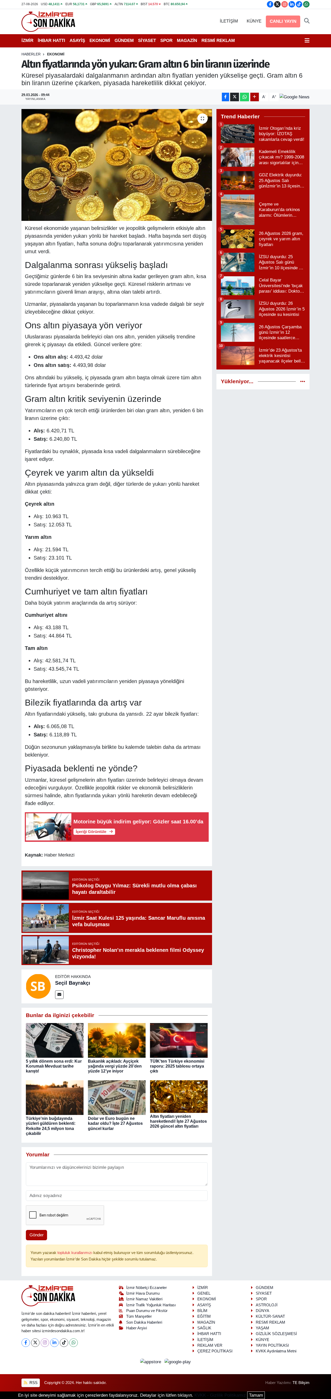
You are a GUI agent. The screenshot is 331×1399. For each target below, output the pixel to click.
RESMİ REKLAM (218, 40)
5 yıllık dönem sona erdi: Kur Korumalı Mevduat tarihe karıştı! (54, 1066)
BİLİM (202, 1311)
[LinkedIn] (54, 1342)
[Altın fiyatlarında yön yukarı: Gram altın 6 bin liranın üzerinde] (116, 165)
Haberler (31, 54)
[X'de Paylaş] (234, 97)
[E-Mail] (59, 994)
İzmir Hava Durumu (143, 1293)
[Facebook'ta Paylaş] (225, 97)
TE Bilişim (301, 1383)
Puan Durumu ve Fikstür (147, 1311)
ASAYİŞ (77, 40)
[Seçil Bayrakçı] (38, 986)
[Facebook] (25, 1342)
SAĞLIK (204, 1328)
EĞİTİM (204, 1316)
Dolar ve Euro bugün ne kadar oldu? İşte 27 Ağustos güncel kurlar (115, 1123)
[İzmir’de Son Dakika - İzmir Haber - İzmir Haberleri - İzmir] (48, 21)
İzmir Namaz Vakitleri (144, 1299)
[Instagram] (45, 1342)
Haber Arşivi (136, 1328)
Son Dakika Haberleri (144, 1322)
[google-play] (177, 1361)
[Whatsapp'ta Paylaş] (244, 97)
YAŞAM (262, 1328)
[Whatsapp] (73, 1342)
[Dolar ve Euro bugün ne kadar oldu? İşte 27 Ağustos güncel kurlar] (117, 1097)
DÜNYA (262, 1311)
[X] (35, 1342)
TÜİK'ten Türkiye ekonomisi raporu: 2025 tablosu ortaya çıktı (177, 1066)
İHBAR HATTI (51, 40)
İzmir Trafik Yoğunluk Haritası (151, 1305)
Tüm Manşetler (139, 1316)
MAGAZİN (187, 40)
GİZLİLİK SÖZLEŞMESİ (276, 1334)
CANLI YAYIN (283, 21)
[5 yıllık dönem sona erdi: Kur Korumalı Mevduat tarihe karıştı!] (55, 1040)
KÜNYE (254, 21)
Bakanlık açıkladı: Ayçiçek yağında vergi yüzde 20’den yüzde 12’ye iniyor (115, 1066)
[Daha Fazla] (254, 97)
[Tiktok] (64, 1342)
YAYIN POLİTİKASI (272, 1345)
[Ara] (307, 21)
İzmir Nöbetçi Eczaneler (146, 1288)
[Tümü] (302, 381)
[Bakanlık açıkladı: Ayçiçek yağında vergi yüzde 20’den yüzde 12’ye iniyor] (117, 1040)
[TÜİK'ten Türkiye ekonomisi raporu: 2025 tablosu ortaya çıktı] (179, 1040)
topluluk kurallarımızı (75, 1253)
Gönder (36, 1235)
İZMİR (27, 40)
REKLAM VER (209, 1345)
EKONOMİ (99, 40)
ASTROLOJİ (266, 1305)
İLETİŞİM (229, 21)
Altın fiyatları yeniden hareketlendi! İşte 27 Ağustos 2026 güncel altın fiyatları (178, 1121)
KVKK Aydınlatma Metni (276, 1351)
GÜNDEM (124, 40)
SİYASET (147, 40)
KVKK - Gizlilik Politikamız (220, 1395)
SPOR (166, 40)
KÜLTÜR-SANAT (270, 1316)
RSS (32, 1383)
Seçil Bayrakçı (72, 983)
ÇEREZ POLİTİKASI (214, 1351)
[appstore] (151, 1361)
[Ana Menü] (307, 40)
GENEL (203, 1293)
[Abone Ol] (295, 96)
